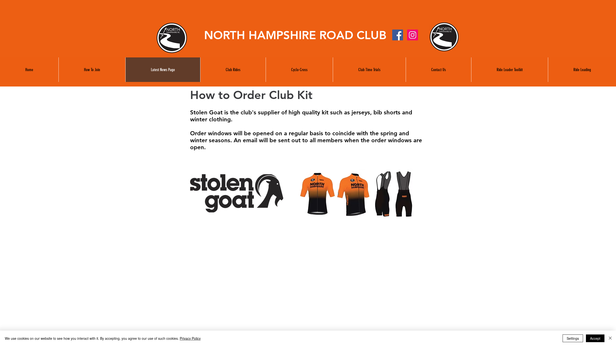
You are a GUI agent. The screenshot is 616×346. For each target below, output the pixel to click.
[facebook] (397, 35)
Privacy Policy (190, 338)
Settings (573, 338)
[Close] (610, 338)
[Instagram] (412, 35)
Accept (595, 338)
